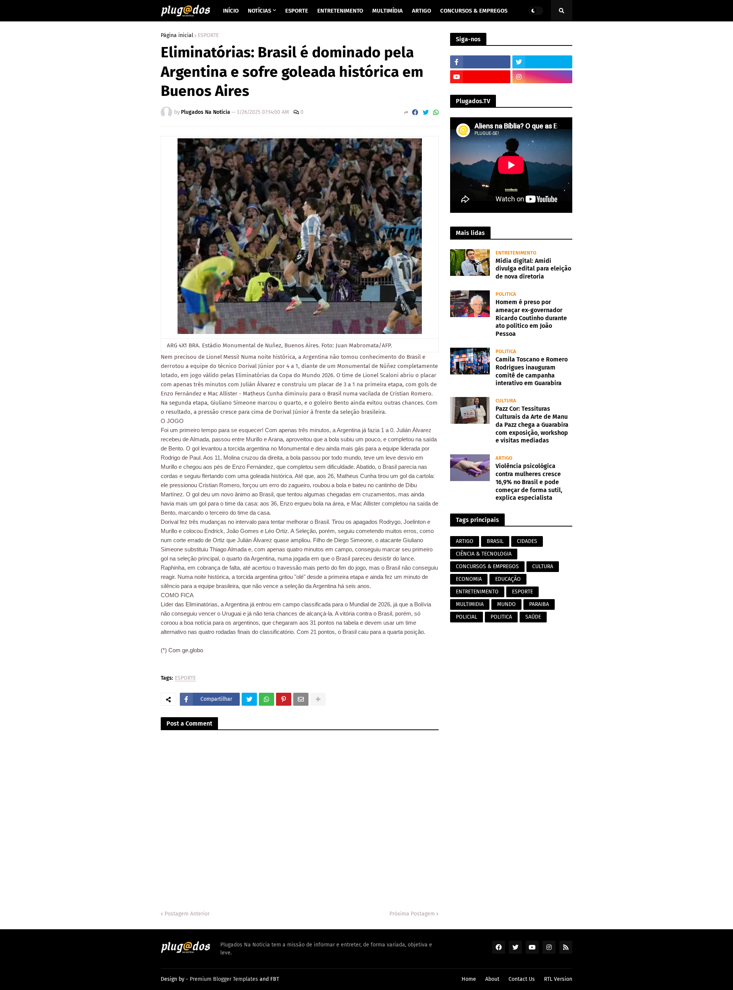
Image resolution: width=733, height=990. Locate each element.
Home (469, 979)
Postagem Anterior (187, 914)
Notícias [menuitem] (259, 10)
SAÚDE (533, 617)
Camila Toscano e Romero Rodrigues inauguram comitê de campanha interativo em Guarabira (532, 371)
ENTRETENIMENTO (477, 591)
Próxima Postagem (412, 914)
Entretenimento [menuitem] (340, 10)
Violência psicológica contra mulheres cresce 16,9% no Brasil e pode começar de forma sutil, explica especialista (529, 481)
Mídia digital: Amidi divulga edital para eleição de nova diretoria (533, 268)
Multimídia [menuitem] (387, 10)
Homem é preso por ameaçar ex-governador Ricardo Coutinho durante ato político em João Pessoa (531, 317)
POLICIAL (466, 617)
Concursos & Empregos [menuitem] (473, 10)
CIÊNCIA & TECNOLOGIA (484, 554)
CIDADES (527, 541)
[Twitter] (426, 112)
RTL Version (558, 979)
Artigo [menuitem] (421, 10)
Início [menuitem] (231, 10)
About (492, 979)
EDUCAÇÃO (508, 579)
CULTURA (542, 566)
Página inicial (177, 35)
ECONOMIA (469, 579)
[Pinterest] (283, 699)
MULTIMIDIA (470, 604)
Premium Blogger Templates (224, 979)
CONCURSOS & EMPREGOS (487, 566)
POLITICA (501, 617)
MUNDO (506, 604)
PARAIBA (539, 604)
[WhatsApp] (436, 112)
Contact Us (522, 979)
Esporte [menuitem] (296, 10)
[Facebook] (415, 112)
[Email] (300, 699)
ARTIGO (464, 541)
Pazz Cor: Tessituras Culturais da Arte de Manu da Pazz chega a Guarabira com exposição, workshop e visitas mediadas (532, 424)
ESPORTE (208, 35)
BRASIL (495, 541)
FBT (274, 979)
